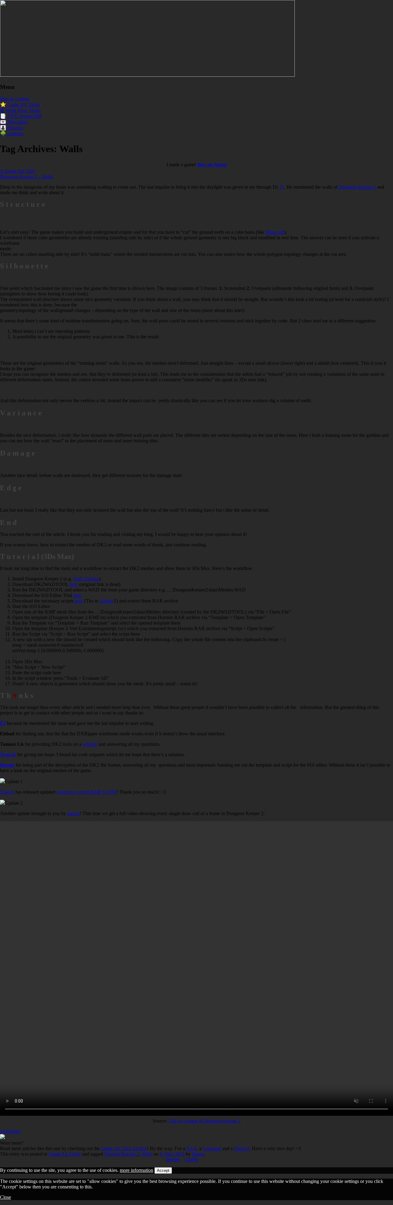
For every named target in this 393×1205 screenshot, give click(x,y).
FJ (3, 723)
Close (5, 1197)
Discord (241, 1148)
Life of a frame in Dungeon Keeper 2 (205, 1120)
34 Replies (10, 1131)
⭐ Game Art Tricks (20, 104)
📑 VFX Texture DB (21, 116)
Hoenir (106, 600)
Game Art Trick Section (124, 1148)
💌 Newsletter (14, 122)
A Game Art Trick (17, 171)
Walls (147, 1154)
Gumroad (212, 1148)
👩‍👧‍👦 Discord (11, 127)
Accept (163, 1170)
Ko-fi (191, 1148)
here (74, 584)
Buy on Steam (212, 164)
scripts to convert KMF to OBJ (86, 792)
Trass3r (7, 792)
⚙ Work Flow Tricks (20, 110)
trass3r (73, 813)
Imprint (173, 1159)
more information (136, 1170)
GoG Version (86, 578)
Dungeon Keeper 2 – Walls (26, 176)
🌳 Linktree (12, 133)
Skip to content (14, 98)
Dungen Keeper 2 (121, 1154)
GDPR (191, 1159)
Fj (282, 187)
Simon (198, 1154)
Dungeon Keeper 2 (357, 187)
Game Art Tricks (65, 1154)
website (90, 744)
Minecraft (275, 232)
